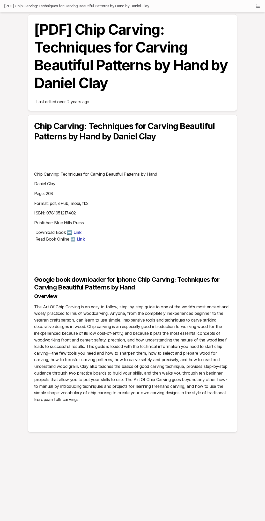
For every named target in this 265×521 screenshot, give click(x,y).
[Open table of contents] (258, 6)
